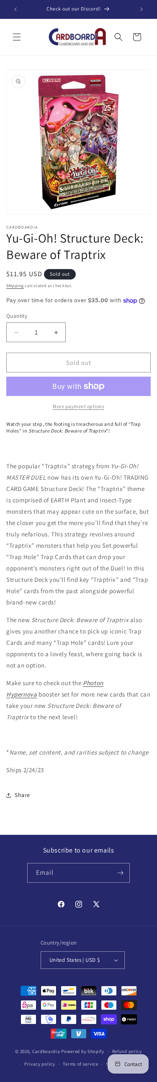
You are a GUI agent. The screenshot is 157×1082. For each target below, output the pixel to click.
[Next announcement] (141, 9)
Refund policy (127, 1051)
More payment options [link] (78, 406)
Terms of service (80, 1064)
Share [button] (22, 795)
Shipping (15, 285)
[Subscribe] (120, 873)
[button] (17, 37)
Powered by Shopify (82, 1051)
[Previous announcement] (15, 9)
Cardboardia (46, 1051)
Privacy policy (39, 1064)
